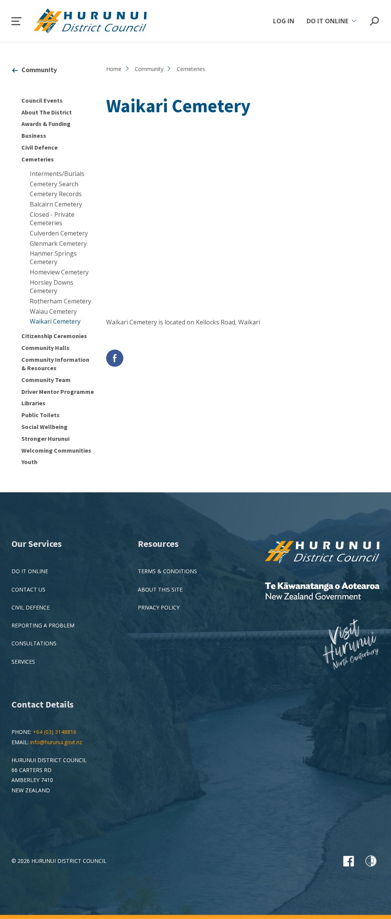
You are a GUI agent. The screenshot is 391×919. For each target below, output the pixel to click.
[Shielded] (371, 861)
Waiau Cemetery (53, 311)
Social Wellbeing (44, 426)
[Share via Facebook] (114, 358)
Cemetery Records (56, 194)
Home (113, 69)
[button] (16, 21)
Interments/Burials (57, 173)
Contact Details (42, 704)
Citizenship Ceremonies (54, 336)
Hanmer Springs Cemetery (53, 257)
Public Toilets (40, 415)
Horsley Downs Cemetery (51, 286)
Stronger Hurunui (45, 438)
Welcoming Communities (56, 450)
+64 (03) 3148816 (54, 731)
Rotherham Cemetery (60, 301)
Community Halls (45, 347)
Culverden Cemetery (59, 233)
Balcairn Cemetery (56, 204)
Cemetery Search (54, 184)
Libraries (33, 403)
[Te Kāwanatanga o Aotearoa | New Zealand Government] (322, 591)
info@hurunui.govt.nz (56, 742)
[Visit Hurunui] (351, 645)
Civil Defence (39, 147)
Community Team (46, 380)
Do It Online (29, 571)
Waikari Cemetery (55, 321)
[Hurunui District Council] (322, 551)
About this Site (160, 589)
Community (39, 69)
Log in (283, 21)
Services (23, 661)
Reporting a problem (42, 625)
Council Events (42, 100)
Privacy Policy (158, 607)
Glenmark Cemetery (58, 243)
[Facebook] (348, 861)
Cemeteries (37, 159)
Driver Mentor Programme (57, 391)
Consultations (34, 643)
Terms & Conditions (167, 571)
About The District (46, 112)
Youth (29, 462)
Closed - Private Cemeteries (52, 218)
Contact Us (28, 589)
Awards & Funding (46, 123)
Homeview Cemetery (59, 272)
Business (33, 135)
